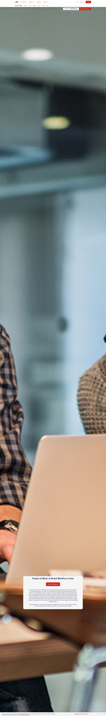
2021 (48, 5)
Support (82, 1)
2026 (25, 5)
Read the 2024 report (85, 8)
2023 (39, 5)
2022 (43, 5)
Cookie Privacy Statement (24, 714)
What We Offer (24, 1)
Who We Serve (32, 1)
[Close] (104, 714)
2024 (34, 5)
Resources (39, 1)
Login (88, 2)
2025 (30, 5)
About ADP (45, 1)
